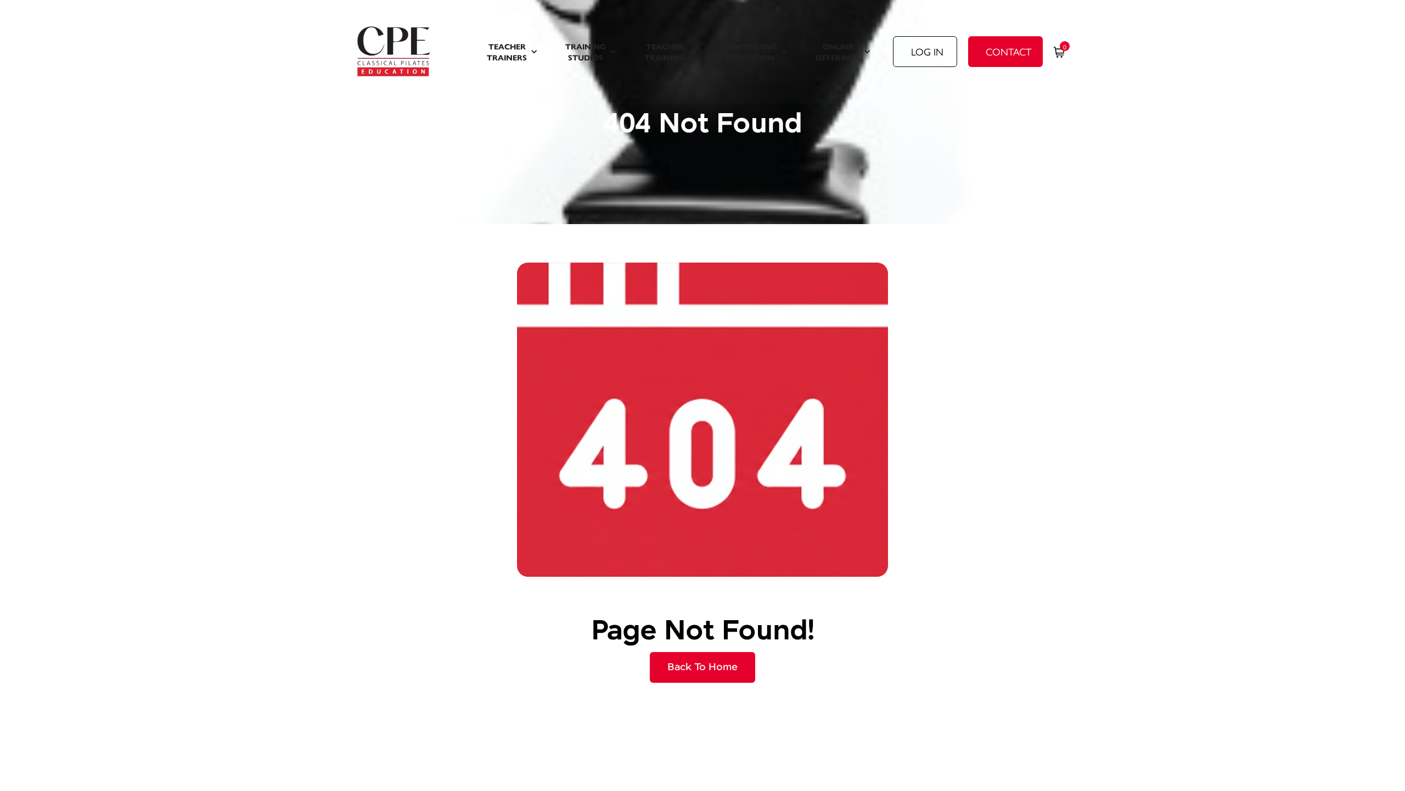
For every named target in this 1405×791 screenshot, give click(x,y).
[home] (408, 51)
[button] (512, 52)
